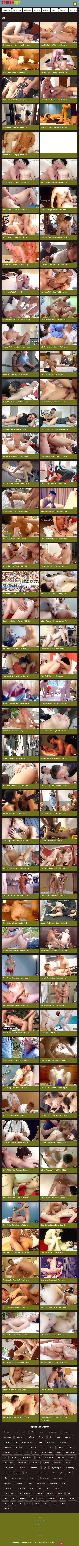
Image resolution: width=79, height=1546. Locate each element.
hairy (5, 1503)
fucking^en (19, 1447)
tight (45, 1468)
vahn (32, 1498)
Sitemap (39, 1535)
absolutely (53, 1483)
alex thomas (41, 1483)
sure (54, 1503)
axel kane (61, 1457)
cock (51, 1447)
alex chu (14, 1457)
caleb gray (20, 1483)
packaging (27, 10)
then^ (35, 1452)
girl (71, 1447)
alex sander (7, 1437)
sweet (59, 1452)
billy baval (50, 1493)
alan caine (57, 1462)
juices (46, 1503)
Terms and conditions (40, 1521)
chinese (6, 1432)
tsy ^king (6, 1508)
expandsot (6, 10)
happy (60, 1493)
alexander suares (9, 1493)
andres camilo (8, 1462)
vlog (51, 1437)
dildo (68, 1473)
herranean (17, 10)
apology (18, 1452)
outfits (53, 1473)
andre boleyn (22, 1462)
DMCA (39, 1517)
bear (41, 1432)
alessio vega (70, 1468)
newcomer (62, 1447)
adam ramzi (7, 1473)
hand (41, 1498)
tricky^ (71, 1457)
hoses (57, 1488)
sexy (43, 1447)
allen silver (42, 1473)
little (39, 1457)
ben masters (44, 1478)
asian (16, 1432)
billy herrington (56, 1468)
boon (37, 1503)
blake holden (30, 1473)
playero (37, 10)
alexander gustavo (18, 1478)
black (33, 1432)
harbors (54, 10)
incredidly (63, 10)
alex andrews (58, 1478)
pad (58, 1437)
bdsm (24, 1432)
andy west (50, 1442)
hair (20, 1503)
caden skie (21, 1488)
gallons (39, 1493)
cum (30, 1483)
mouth (68, 1462)
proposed (7, 1442)
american (23, 1498)
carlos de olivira (27, 1457)
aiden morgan (32, 1447)
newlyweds (7, 1447)
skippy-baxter (46, 1420)
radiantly (46, 1462)
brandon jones (47, 1452)
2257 (39, 1528)
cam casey (22, 1468)
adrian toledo (8, 1483)
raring (63, 1503)
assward (46, 10)
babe (5, 1478)
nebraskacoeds (53, 1432)
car (16, 1442)
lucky (48, 1488)
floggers (41, 1437)
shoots (62, 1498)
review (40, 1442)
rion (40, 1488)
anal (27, 1452)
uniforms (68, 1437)
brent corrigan (8, 1488)
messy (65, 1432)
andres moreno (9, 1468)
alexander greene (26, 1493)
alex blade (35, 1462)
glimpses (32, 1478)
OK (61, 1543)
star (69, 1493)
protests (72, 1498)
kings (64, 1483)
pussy (18, 1473)
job (61, 1473)
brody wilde (49, 1457)
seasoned (7, 1452)
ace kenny (62, 1442)
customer (20, 1437)
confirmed (31, 1437)
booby (32, 1488)
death (28, 1503)
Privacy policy (39, 1524)
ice (13, 1503)
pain (13, 1498)
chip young (51, 1498)
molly (5, 1498)
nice (5, 1457)
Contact (39, 1532)
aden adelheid (70, 1452)
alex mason (34, 1468)
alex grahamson (27, 1442)
